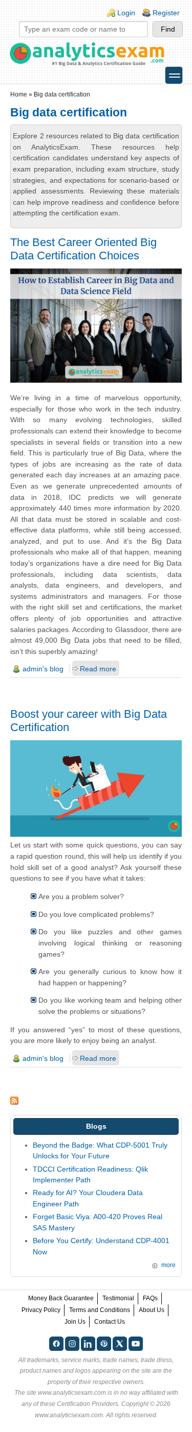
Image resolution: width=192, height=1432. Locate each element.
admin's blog (43, 669)
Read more (98, 669)
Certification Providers (87, 1403)
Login (126, 13)
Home (18, 94)
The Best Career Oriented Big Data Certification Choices (83, 249)
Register (166, 13)
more (168, 1265)
